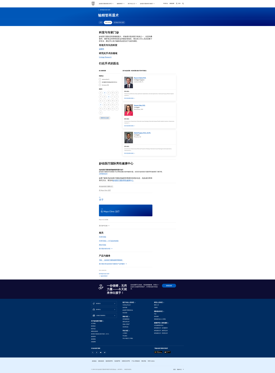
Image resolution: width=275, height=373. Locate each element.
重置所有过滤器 (105, 118)
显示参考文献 (103, 226)
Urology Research (105, 57)
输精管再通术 (108, 15)
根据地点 (101, 76)
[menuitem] (101, 22)
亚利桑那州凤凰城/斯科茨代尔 (109, 82)
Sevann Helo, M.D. (139, 105)
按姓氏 (100, 89)
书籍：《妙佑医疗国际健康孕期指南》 (111, 260)
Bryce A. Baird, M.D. (140, 78)
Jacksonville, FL (105, 79)
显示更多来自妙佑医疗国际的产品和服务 (112, 264)
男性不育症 (102, 245)
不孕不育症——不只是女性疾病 (108, 241)
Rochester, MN (105, 85)
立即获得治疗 (103, 174)
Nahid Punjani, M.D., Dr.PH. (142, 133)
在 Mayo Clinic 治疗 (119, 22)
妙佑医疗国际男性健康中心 (123, 180)
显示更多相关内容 (104, 248)
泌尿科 (101, 49)
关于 (101, 22)
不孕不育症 (102, 237)
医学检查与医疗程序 (105, 9)
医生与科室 (108, 22)
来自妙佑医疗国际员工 (106, 186)
